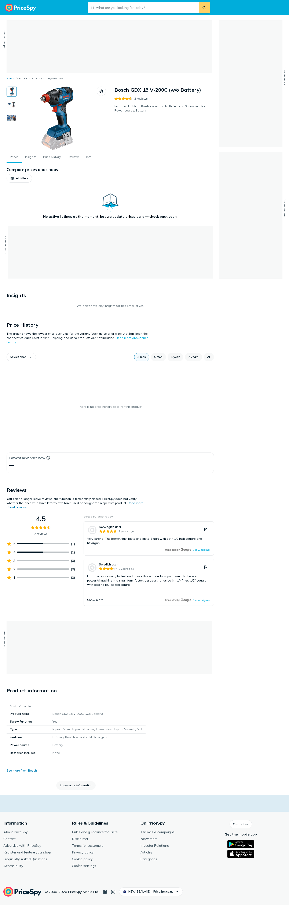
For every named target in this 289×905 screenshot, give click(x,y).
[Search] (204, 7)
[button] (19, 178)
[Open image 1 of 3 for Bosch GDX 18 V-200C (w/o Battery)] (57, 118)
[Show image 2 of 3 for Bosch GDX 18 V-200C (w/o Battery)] (12, 105)
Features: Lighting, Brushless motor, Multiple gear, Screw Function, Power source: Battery (160, 108)
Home (10, 78)
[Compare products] (101, 91)
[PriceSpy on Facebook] (104, 891)
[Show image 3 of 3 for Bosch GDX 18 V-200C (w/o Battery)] (12, 118)
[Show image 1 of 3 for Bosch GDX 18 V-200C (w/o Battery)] (12, 92)
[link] (149, 538)
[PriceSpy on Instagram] (113, 891)
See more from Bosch (22, 770)
